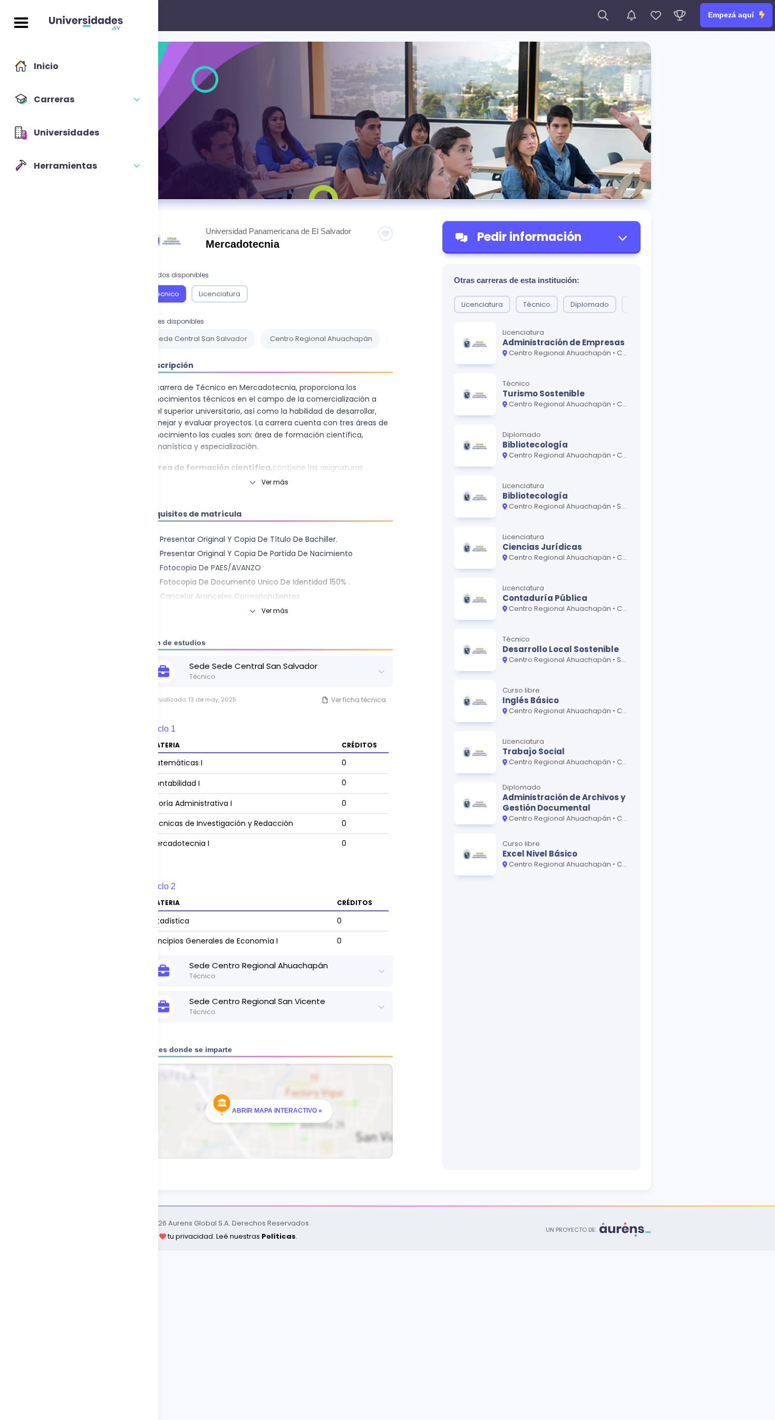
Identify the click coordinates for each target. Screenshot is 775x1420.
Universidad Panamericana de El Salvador (278, 231)
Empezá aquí (732, 15)
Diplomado (589, 304)
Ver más (274, 482)
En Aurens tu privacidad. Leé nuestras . (210, 1236)
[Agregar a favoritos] (385, 233)
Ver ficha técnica (358, 699)
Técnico (165, 294)
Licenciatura (219, 294)
